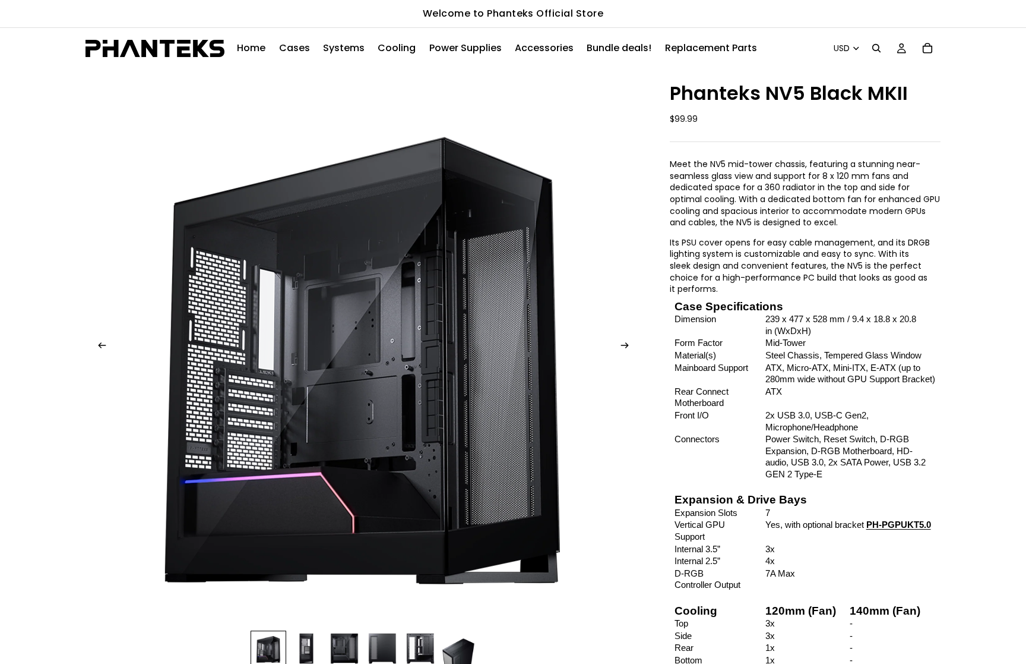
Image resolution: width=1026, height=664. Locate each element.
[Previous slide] (99, 346)
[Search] (876, 48)
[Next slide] (628, 346)
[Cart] (927, 48)
